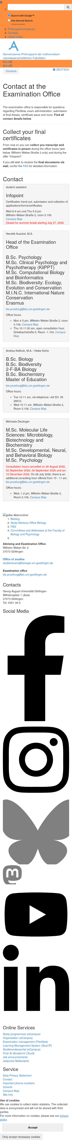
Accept (32, 1127)
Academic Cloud (23, 1053)
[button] (7, 62)
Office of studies (14, 559)
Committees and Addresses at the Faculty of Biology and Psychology (38, 532)
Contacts (11, 71)
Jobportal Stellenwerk (16, 1061)
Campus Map (14, 219)
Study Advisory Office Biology (28, 523)
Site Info (8, 1094)
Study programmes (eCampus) (22, 1034)
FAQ (25, 166)
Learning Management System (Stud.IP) (27, 1045)
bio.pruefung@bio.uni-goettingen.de (28, 309)
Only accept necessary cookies (21, 1137)
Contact (7, 1079)
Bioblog (15, 519)
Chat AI (7, 1053)
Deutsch (62, 69)
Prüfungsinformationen (21, 29)
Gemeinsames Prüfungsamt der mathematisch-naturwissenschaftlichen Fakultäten (31, 56)
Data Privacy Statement (17, 1075)
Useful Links (15, 37)
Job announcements (15, 1057)
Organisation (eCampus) (18, 1038)
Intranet (7, 1087)
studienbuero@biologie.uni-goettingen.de (28, 563)
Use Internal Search (22, 20)
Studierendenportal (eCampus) (22, 1049)
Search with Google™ (22, 15)
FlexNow (13, 33)
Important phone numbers (19, 1083)
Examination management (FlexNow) (25, 1042)
